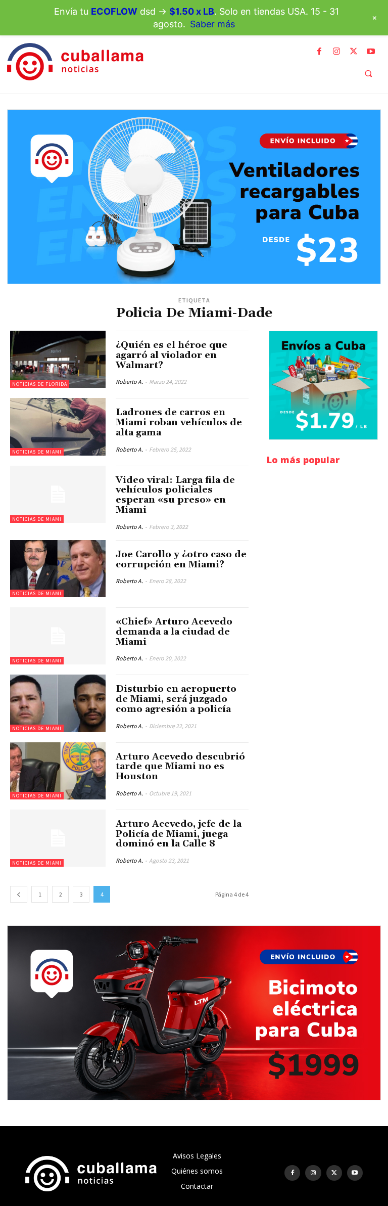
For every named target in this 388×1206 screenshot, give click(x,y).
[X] (354, 52)
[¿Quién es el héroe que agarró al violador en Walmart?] (58, 359)
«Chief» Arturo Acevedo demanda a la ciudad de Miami (174, 632)
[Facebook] (319, 52)
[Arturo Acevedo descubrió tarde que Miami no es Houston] (58, 770)
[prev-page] (18, 894)
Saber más (212, 24)
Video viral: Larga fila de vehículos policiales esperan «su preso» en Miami (175, 495)
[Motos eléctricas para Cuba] (194, 1013)
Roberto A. (129, 381)
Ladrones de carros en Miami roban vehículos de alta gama (179, 422)
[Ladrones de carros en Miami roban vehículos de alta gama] (58, 426)
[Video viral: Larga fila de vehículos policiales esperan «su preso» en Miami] (58, 494)
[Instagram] (336, 52)
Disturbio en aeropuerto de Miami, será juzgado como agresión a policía (176, 699)
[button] (368, 73)
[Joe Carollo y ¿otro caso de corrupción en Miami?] (58, 568)
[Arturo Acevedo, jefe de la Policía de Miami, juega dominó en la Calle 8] (58, 838)
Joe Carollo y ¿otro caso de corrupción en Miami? (181, 559)
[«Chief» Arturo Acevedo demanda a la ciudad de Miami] (58, 635)
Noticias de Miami (37, 452)
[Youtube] (371, 52)
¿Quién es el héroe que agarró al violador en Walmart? (171, 355)
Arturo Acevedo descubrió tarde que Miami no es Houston (180, 767)
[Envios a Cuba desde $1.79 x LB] (323, 385)
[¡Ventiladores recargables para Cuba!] (194, 197)
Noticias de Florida (39, 384)
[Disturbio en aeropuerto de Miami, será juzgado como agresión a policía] (58, 703)
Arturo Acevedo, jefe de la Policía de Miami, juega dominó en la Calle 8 (178, 834)
